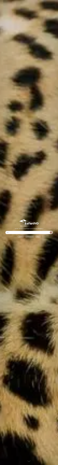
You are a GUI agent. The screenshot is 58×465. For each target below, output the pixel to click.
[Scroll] (29, 461)
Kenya (38, 236)
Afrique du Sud (29, 236)
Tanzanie (21, 236)
